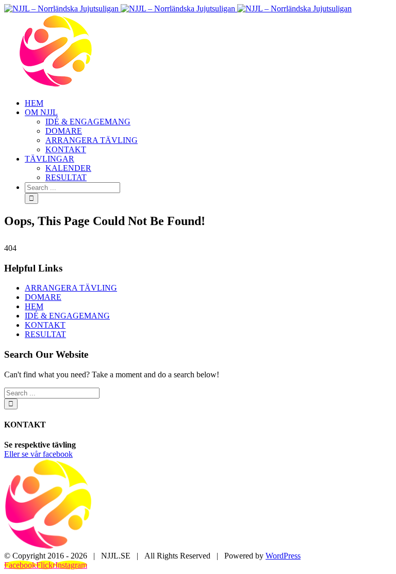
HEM (34, 306)
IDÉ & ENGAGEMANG (67, 315)
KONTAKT (45, 325)
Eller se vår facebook (38, 454)
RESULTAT (45, 334)
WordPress (283, 555)
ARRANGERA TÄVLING (71, 287)
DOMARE (43, 297)
